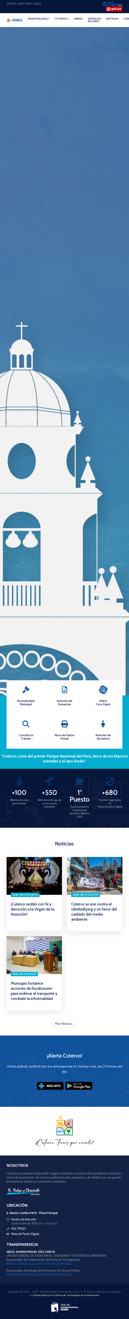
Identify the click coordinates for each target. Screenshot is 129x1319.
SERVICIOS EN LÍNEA (94, 20)
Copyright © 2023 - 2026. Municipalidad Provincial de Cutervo (44, 1292)
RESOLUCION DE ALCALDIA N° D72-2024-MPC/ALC (39, 1274)
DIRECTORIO (25, 3)
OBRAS (78, 18)
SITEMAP (11, 3)
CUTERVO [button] (61, 18)
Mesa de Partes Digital (25, 1234)
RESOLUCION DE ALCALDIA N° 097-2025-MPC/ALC (39, 1263)
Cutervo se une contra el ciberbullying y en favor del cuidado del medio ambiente (94, 912)
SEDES (37, 3)
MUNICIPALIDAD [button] (38, 18)
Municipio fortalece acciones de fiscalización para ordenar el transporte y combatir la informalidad (34, 991)
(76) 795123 (18, 1228)
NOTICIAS (112, 18)
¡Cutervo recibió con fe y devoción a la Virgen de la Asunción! (32, 909)
